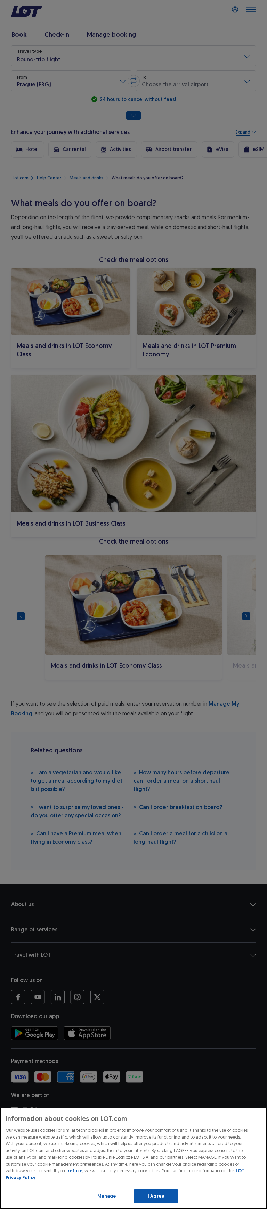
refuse (75, 1170)
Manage (106, 1196)
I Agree (156, 1196)
